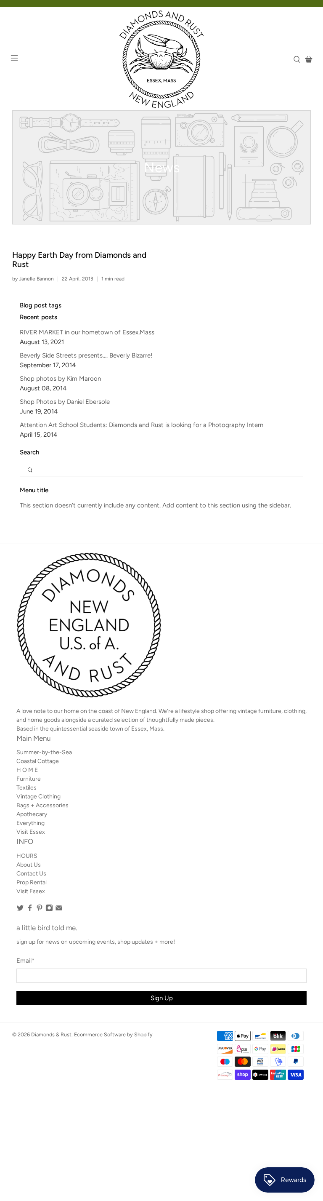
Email (25, 960)
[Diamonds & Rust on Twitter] (20, 909)
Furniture (28, 778)
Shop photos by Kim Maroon (60, 378)
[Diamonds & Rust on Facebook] (30, 909)
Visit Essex (30, 831)
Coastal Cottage (37, 761)
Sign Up (162, 998)
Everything (30, 823)
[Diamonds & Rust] (161, 59)
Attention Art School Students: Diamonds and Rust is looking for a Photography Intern (141, 425)
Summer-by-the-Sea (44, 752)
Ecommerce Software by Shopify (113, 1034)
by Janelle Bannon (33, 279)
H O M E (27, 770)
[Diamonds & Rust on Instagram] (49, 909)
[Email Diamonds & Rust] (59, 909)
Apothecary (31, 814)
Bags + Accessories (42, 805)
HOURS (26, 855)
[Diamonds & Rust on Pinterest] (39, 909)
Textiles (26, 787)
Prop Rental (31, 882)
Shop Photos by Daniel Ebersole (65, 402)
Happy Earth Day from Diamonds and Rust (79, 259)
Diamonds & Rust (51, 1034)
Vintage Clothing (38, 796)
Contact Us (31, 873)
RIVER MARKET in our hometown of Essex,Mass (87, 332)
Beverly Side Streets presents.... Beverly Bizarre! (86, 355)
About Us (28, 864)
